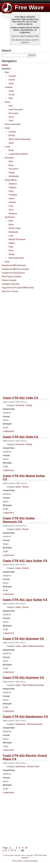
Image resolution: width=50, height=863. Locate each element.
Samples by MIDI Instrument (14, 265)
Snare (11, 117)
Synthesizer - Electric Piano (27, 767)
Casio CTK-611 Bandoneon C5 (25, 716)
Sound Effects (11, 180)
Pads (11, 247)
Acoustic (12, 76)
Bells (11, 161)
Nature (11, 199)
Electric (12, 80)
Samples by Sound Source (13, 273)
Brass (11, 165)
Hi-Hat (11, 95)
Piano (11, 251)
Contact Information (31, 861)
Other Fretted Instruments (19, 139)
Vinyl (11, 206)
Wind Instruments (16, 258)
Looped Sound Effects (18, 154)
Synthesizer (10, 217)
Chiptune (13, 187)
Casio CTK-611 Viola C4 (20, 437)
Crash (11, 91)
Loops (7, 147)
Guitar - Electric (22, 487)
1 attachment (8, 431)
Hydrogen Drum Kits (10, 284)
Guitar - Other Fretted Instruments (30, 646)
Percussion (13, 113)
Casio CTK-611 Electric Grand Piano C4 (25, 757)
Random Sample (9, 280)
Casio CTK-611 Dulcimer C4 (23, 677)
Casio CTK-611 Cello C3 (20, 398)
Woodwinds (14, 176)
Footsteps (13, 195)
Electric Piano (15, 228)
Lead (11, 236)
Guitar (7, 128)
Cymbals (8, 87)
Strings (12, 173)
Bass (7, 72)
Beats (11, 150)
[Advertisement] (25, 318)
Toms (11, 121)
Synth (11, 83)
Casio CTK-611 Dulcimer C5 (23, 639)
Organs (12, 243)
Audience (13, 184)
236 (22, 851)
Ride (11, 98)
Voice (11, 210)
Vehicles (12, 202)
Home (5, 65)
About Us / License (10, 291)
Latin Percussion (16, 109)
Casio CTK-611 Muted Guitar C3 (24, 477)
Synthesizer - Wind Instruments (29, 724)
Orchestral (9, 158)
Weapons (13, 213)
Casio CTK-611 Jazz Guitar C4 (25, 600)
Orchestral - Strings (24, 405)
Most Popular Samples (11, 277)
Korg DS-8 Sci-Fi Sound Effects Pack (18, 288)
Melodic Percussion (17, 239)
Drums (7, 102)
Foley (11, 191)
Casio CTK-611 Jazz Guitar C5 (25, 561)
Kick (10, 106)
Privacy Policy (17, 861)
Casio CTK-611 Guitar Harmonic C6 (19, 520)
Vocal (7, 262)
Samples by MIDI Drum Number (15, 269)
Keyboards (13, 232)
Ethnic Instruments (13, 124)
